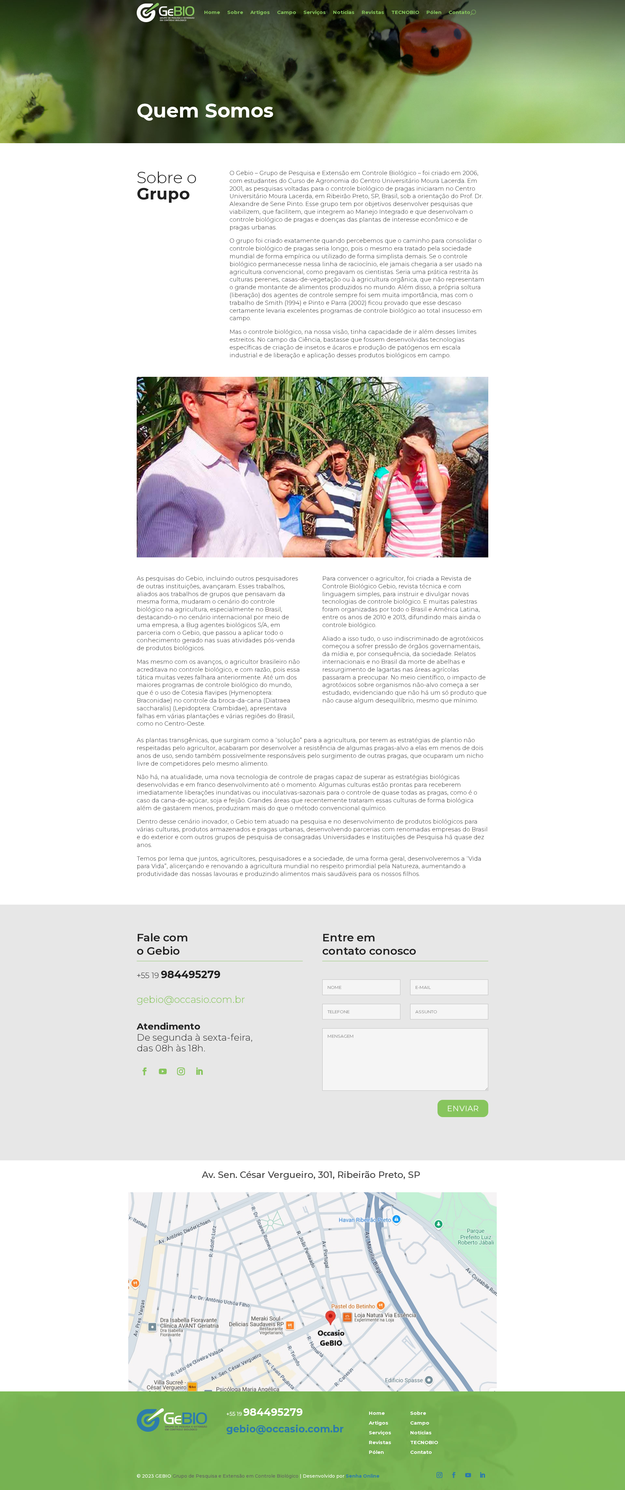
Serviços (314, 12)
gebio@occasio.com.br (191, 999)
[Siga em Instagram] (181, 1071)
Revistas (373, 12)
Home (212, 12)
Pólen (433, 12)
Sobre (235, 12)
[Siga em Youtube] (163, 1071)
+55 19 (178, 975)
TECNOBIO (405, 12)
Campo (286, 12)
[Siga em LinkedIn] (199, 1071)
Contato (459, 12)
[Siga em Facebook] (144, 1071)
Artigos (260, 12)
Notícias (343, 12)
